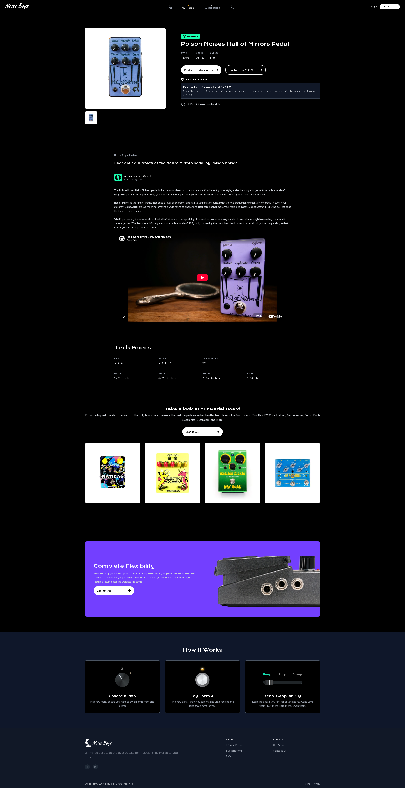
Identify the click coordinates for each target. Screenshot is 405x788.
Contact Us (280, 750)
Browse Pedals (235, 745)
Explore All (104, 591)
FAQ (228, 756)
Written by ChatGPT (136, 179)
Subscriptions (234, 750)
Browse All (192, 432)
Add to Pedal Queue (196, 79)
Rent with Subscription (198, 70)
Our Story (279, 745)
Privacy (316, 783)
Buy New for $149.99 (241, 70)
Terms (307, 783)
